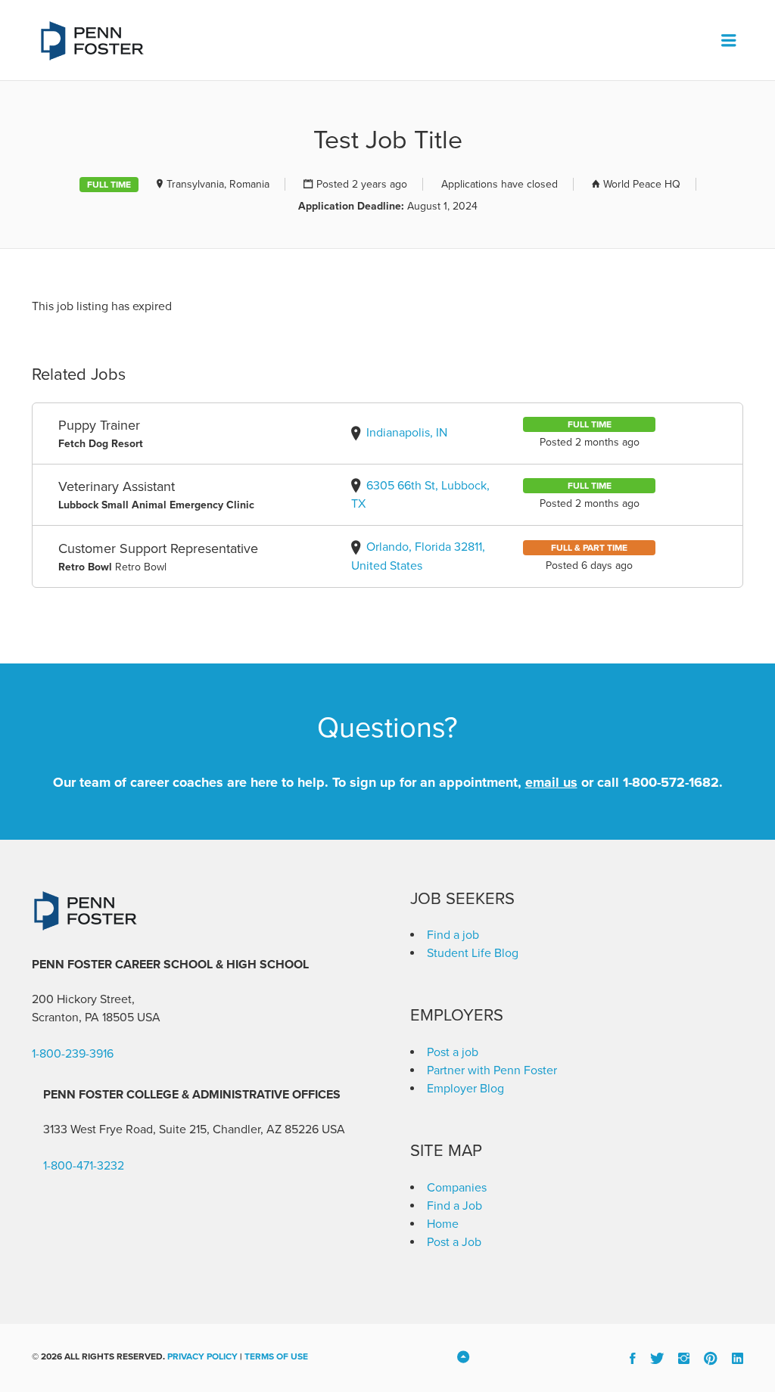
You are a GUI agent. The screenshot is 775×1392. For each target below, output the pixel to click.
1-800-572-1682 (671, 782)
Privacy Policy (202, 1356)
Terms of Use (276, 1356)
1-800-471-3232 (83, 1165)
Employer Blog (465, 1088)
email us (551, 782)
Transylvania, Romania (218, 184)
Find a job (453, 935)
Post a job (452, 1052)
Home (443, 1224)
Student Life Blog (472, 953)
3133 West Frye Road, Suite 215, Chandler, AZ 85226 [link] (181, 1129)
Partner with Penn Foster (492, 1070)
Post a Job (454, 1242)
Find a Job (454, 1205)
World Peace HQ (641, 184)
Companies (457, 1187)
